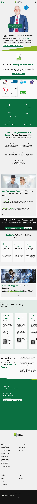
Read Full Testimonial (3, 337)
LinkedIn (18, 498)
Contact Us (3, 2)
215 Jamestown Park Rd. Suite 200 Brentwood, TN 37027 (9, 495)
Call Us (1, 2)
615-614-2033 (8, 396)
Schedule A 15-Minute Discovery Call (14, 228)
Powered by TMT (14, 493)
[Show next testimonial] (35, 309)
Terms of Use (24, 493)
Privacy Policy (19, 493)
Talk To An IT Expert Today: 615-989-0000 (13, 45)
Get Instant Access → (18, 73)
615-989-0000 (28, 228)
